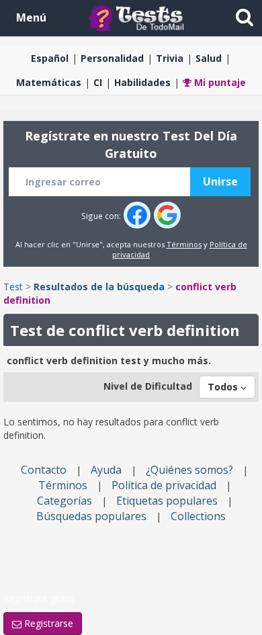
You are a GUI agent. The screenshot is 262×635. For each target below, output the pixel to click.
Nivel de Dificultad (147, 386)
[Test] (139, 17)
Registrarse (47, 623)
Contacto (44, 469)
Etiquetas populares (167, 500)
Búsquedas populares (91, 516)
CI (97, 82)
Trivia (169, 58)
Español (50, 58)
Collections (198, 516)
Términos (184, 244)
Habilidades (142, 82)
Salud (208, 58)
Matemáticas (48, 82)
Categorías (64, 500)
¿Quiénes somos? (189, 469)
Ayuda (106, 469)
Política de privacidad (164, 485)
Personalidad (112, 58)
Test (13, 286)
